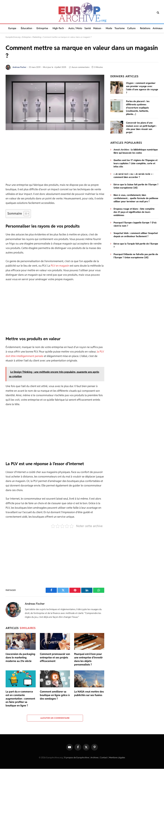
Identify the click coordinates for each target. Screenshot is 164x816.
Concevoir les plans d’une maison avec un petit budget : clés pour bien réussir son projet (141, 127)
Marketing (37, 37)
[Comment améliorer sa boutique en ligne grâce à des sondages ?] (55, 678)
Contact (103, 757)
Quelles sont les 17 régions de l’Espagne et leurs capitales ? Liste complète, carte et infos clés (135, 163)
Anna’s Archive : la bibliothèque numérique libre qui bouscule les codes (136, 151)
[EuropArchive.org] (82, 12)
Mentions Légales (117, 757)
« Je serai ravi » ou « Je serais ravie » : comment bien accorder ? (133, 175)
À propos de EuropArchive (76, 757)
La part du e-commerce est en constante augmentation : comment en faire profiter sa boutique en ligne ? (20, 698)
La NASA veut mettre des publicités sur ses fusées (89, 693)
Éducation (26, 28)
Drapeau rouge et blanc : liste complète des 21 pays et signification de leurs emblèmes (134, 212)
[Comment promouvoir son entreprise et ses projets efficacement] (55, 641)
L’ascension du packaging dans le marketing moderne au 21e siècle (20, 657)
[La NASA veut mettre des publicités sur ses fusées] (89, 678)
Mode (109, 28)
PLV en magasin (60, 265)
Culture (131, 28)
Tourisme (120, 28)
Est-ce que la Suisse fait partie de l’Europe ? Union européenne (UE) (136, 186)
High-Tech (58, 28)
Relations (145, 28)
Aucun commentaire (81, 67)
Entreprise (42, 28)
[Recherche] (157, 12)
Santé (87, 28)
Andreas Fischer (19, 67)
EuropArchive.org (13, 37)
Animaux (158, 28)
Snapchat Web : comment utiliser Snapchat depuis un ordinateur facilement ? (136, 235)
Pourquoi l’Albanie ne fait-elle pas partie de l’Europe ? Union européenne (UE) (136, 256)
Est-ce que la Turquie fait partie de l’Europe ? (136, 245)
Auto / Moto (75, 28)
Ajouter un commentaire (55, 718)
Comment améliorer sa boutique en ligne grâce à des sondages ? (55, 695)
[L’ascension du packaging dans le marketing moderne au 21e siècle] (21, 641)
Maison (97, 28)
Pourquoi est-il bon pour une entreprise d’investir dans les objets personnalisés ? (88, 659)
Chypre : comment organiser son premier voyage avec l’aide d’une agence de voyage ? (142, 88)
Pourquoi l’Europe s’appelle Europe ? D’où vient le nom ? (135, 224)
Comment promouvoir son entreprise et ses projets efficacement (55, 657)
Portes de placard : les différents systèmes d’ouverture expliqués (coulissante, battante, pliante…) (137, 108)
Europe (12, 28)
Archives (94, 757)
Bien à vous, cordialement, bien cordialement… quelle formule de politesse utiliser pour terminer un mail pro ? (136, 198)
